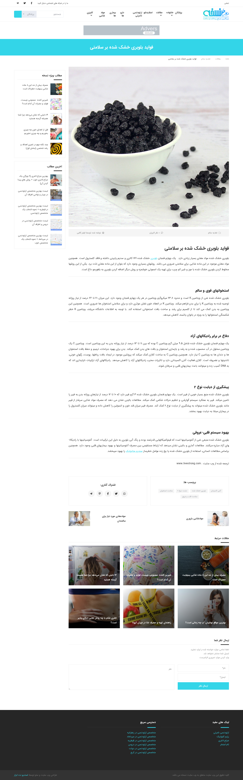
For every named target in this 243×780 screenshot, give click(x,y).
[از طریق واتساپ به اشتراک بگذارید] (124, 493)
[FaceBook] (31, 3)
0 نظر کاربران (154, 232)
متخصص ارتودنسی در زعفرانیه (141, 732)
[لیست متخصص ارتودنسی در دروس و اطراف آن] (56, 225)
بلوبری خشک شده (199, 491)
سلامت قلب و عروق (189, 496)
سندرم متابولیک (134, 451)
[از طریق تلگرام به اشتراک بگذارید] (91, 493)
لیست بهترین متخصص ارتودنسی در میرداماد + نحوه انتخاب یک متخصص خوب (33, 239)
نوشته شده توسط (89, 232)
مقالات (218, 58)
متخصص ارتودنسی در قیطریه (142, 740)
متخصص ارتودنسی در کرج (143, 752)
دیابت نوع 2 (182, 491)
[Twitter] (24, 3)
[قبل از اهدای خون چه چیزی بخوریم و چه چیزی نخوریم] (56, 134)
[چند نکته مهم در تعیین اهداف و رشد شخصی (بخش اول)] (56, 148)
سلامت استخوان (166, 491)
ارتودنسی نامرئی (221, 732)
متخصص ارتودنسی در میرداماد (141, 736)
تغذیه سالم (205, 58)
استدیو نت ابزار (21, 775)
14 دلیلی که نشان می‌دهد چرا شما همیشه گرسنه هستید (33, 116)
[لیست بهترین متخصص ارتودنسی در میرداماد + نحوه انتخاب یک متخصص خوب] (56, 239)
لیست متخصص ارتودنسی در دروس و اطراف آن (35, 222)
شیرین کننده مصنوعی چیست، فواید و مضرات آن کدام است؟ (34, 101)
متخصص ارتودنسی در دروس (142, 744)
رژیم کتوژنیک (223, 736)
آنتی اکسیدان (216, 491)
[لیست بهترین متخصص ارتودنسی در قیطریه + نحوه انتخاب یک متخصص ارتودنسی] (56, 210)
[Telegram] (17, 3)
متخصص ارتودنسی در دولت (142, 748)
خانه (227, 58)
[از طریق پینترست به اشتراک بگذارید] (99, 493)
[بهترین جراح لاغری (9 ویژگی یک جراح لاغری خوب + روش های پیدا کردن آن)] (56, 180)
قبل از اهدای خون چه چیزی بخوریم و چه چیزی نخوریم (36, 131)
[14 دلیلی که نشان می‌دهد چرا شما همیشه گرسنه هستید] (56, 119)
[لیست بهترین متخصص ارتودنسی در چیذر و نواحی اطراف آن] (56, 195)
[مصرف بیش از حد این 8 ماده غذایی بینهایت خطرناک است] (56, 89)
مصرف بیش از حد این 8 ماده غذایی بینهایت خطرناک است (35, 87)
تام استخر (224, 744)
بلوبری (154, 258)
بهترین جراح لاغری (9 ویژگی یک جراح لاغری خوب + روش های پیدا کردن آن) (33, 179)
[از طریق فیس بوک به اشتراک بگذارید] (108, 493)
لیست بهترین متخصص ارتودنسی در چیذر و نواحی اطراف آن (33, 192)
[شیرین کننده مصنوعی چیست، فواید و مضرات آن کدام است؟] (56, 104)
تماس (226, 3)
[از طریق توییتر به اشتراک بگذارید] (116, 493)
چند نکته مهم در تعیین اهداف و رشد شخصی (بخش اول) (34, 146)
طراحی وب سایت (48, 775)
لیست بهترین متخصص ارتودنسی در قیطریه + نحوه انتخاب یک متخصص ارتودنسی (33, 209)
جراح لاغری (223, 740)
